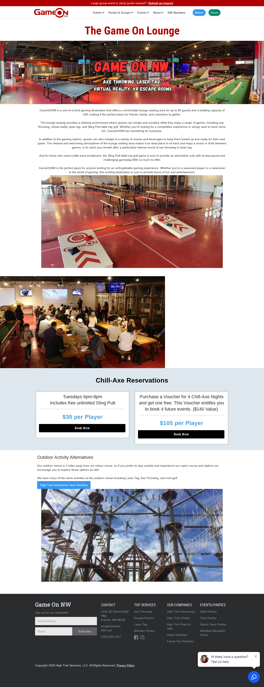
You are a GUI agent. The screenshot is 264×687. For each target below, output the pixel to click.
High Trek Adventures (181, 611)
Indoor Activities (177, 635)
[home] (51, 12)
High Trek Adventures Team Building (63, 485)
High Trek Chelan (178, 618)
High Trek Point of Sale (178, 626)
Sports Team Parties (213, 624)
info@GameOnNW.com (111, 628)
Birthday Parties (144, 630)
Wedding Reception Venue (213, 633)
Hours (214, 12)
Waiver (199, 12)
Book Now (82, 428)
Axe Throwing (143, 611)
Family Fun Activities (180, 641)
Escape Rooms (144, 618)
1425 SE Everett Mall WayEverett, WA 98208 (114, 615)
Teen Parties (208, 618)
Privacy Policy (125, 665)
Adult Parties (208, 611)
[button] (98, 12)
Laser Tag (140, 624)
